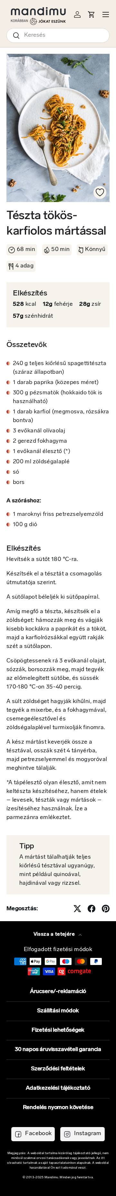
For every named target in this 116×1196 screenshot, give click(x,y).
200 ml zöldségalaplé (41, 462)
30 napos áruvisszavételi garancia (58, 1050)
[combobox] (58, 35)
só (16, 472)
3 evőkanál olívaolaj (39, 431)
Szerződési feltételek (58, 1069)
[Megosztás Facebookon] (91, 909)
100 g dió (25, 525)
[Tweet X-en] (77, 909)
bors (18, 483)
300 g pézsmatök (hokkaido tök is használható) (57, 397)
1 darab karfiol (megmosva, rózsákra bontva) (61, 416)
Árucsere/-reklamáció (58, 992)
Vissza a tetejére (55, 934)
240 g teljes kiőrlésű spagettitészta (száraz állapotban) (59, 368)
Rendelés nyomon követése (58, 1108)
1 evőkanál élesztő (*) (41, 452)
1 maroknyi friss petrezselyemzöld (58, 514)
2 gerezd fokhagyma (40, 441)
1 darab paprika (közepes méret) (56, 383)
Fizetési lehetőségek (58, 1030)
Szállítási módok (58, 1011)
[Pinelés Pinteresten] (106, 909)
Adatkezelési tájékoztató (58, 1088)
